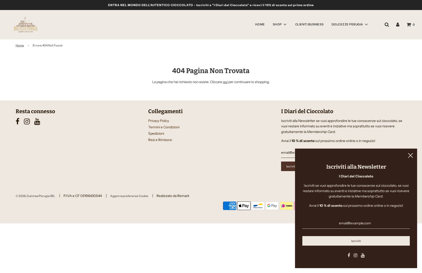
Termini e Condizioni (163, 127)
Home (260, 24)
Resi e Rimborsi (160, 140)
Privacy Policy (158, 121)
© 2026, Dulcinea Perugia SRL (35, 196)
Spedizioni (156, 133)
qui (225, 82)
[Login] (397, 24)
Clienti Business (309, 24)
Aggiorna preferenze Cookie (129, 196)
